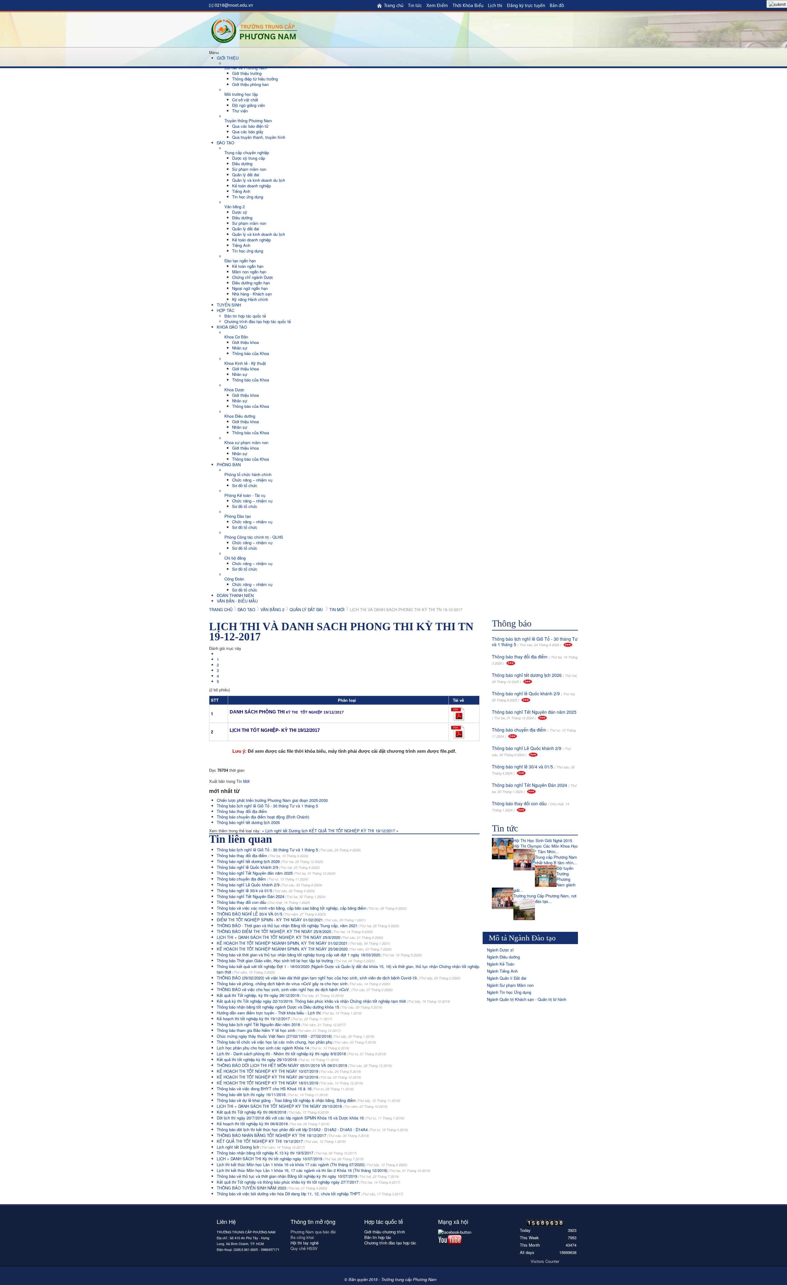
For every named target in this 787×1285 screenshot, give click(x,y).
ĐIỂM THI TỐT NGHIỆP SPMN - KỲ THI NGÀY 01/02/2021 (291, 920)
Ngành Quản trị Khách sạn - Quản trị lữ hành (526, 999)
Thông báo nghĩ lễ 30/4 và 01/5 (266, 890)
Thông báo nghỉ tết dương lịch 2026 (248, 822)
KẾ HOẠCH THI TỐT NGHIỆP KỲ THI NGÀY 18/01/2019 (290, 1083)
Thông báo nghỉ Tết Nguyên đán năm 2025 (276, 873)
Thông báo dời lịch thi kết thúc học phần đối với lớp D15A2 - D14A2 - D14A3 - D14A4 (312, 1129)
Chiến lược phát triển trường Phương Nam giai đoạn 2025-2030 (272, 800)
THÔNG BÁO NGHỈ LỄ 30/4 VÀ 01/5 (271, 914)
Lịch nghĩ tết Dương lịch (261, 1147)
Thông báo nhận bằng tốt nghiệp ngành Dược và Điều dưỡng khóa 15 (299, 1007)
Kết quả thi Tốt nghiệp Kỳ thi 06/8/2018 (273, 1112)
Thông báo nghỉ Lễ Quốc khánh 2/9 (269, 885)
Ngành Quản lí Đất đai (506, 978)
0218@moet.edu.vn (234, 5)
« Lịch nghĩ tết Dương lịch (285, 831)
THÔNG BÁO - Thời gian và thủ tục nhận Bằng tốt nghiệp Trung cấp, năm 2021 (308, 925)
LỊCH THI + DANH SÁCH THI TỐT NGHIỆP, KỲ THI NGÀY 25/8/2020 (300, 937)
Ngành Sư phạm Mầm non (510, 985)
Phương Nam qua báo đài (313, 1232)
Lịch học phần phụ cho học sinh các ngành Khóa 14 (283, 1048)
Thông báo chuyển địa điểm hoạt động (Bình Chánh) (263, 817)
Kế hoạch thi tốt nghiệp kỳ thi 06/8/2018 (273, 1124)
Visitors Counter (545, 1261)
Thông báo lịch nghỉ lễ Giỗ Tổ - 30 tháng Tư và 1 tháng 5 (267, 806)
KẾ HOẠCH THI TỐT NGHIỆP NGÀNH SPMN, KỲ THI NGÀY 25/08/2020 (304, 949)
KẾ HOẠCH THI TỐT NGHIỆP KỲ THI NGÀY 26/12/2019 (289, 1077)
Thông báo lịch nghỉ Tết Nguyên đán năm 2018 (281, 1024)
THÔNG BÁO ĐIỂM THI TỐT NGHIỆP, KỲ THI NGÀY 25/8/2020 (295, 931)
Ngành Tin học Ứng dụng (509, 992)
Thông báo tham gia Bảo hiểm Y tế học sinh (279, 1030)
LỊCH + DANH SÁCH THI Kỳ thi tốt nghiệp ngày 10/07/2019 (290, 1159)
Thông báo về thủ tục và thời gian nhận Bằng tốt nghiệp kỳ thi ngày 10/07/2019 (308, 1176)
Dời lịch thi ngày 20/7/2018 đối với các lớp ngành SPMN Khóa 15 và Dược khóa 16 (310, 1118)
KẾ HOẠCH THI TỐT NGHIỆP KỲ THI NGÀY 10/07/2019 (289, 1071)
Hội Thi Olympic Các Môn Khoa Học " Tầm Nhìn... (545, 848)
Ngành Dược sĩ (500, 950)
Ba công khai (303, 1237)
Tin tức (415, 5)
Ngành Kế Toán (500, 964)
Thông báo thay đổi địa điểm (242, 811)
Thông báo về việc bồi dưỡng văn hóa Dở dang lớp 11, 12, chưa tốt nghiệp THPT (310, 1194)
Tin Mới (337, 609)
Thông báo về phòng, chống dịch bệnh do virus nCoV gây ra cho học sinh (303, 983)
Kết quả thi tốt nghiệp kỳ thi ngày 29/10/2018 (278, 1059)
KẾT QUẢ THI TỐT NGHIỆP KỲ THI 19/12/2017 (281, 1141)
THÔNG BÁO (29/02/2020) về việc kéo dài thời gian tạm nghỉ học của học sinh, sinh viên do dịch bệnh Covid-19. (339, 978)
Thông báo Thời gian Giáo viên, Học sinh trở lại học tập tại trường (296, 960)
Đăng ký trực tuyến (526, 5)
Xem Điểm (437, 5)
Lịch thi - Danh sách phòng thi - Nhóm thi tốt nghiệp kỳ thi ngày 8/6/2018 (301, 1054)
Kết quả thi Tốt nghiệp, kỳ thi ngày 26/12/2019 (280, 995)
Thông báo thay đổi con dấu (263, 902)
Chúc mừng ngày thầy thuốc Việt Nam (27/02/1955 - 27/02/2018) (295, 1036)
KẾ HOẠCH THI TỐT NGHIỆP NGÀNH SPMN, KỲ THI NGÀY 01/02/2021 (303, 943)
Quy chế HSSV (304, 1248)
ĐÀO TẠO (246, 609)
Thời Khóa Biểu (468, 5)
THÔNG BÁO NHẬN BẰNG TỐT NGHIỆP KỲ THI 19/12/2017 (293, 1135)
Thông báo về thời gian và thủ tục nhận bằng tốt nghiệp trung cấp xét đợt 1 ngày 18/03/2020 (319, 955)
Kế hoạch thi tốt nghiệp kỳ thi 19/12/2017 (274, 1018)
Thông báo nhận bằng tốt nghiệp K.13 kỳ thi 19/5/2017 (287, 1153)
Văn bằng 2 (272, 609)
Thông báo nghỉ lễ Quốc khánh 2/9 (268, 867)
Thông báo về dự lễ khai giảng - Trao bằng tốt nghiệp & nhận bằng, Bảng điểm (308, 1100)
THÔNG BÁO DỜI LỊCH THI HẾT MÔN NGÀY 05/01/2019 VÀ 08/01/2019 (304, 1065)
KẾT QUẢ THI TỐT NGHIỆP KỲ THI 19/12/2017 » (353, 831)
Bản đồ (557, 5)
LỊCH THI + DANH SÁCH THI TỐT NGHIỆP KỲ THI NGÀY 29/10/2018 (302, 1106)
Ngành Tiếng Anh (502, 971)
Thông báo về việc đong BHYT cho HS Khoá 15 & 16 (285, 1089)
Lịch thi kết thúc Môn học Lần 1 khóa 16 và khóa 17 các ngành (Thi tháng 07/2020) (312, 1164)
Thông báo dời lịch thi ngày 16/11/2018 (272, 1094)
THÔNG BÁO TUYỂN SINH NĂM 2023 (272, 1188)
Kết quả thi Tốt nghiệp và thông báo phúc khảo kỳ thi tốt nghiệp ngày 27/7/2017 (308, 1182)
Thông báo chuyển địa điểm (262, 879)
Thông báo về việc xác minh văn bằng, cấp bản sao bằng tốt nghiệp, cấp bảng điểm (312, 908)
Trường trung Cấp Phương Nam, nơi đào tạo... (544, 898)
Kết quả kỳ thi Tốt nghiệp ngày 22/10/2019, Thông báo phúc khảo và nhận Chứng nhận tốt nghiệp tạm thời (333, 1001)
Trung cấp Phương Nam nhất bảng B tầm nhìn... (556, 859)
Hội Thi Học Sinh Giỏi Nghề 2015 (542, 840)
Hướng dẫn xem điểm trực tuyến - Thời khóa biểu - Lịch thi (289, 1013)
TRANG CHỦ (220, 609)
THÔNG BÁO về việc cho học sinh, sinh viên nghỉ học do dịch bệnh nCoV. (305, 989)
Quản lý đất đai (307, 609)
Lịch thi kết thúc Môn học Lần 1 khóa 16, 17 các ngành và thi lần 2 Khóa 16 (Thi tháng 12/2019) (323, 1170)
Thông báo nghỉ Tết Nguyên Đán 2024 (271, 896)
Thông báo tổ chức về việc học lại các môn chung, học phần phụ (296, 1042)
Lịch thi (495, 5)
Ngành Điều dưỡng (503, 957)
